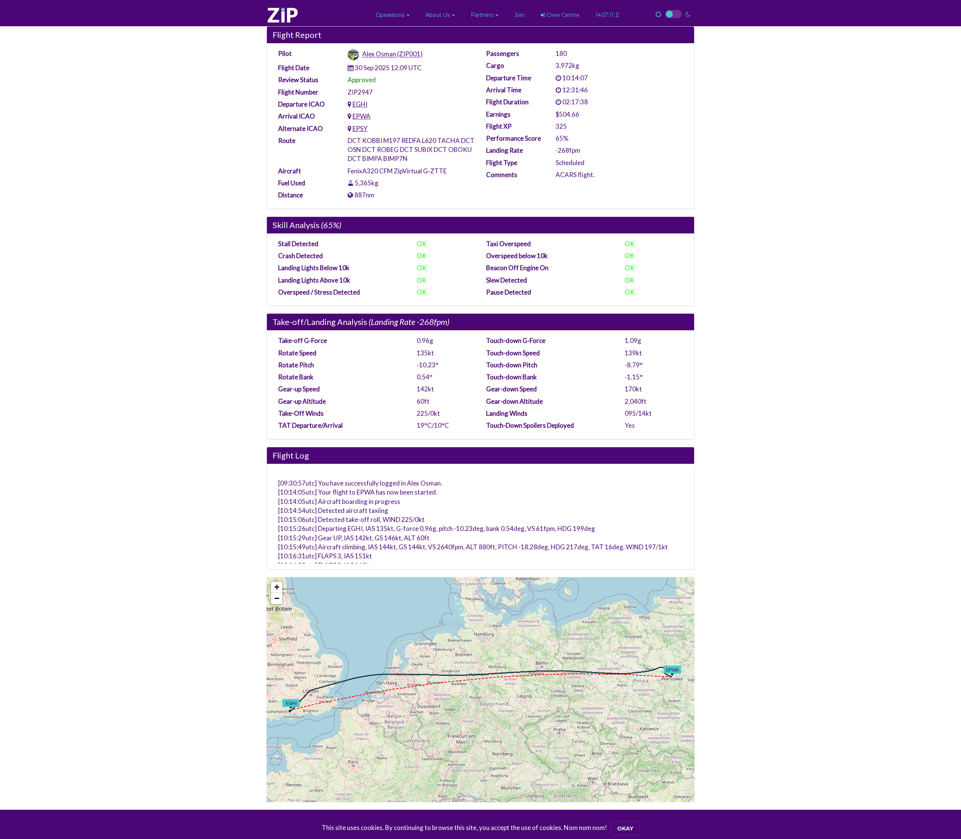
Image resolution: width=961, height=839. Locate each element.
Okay (625, 828)
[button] (393, 15)
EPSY (360, 128)
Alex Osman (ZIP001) (392, 54)
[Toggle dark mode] (673, 14)
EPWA (361, 116)
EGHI (360, 104)
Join (519, 15)
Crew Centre (562, 15)
